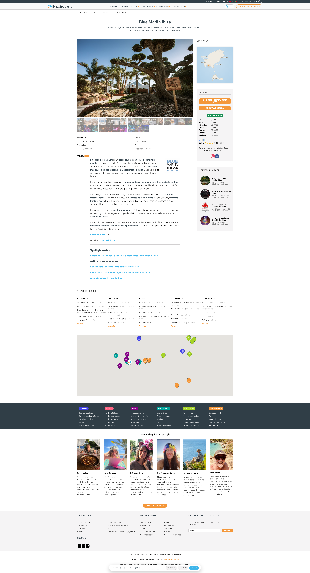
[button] (189, 381)
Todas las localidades (106, 13)
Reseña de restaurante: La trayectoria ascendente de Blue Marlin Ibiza (124, 256)
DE (233, 2)
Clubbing (167, 522)
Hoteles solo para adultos (114, 419)
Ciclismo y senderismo (191, 425)
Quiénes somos (82, 525)
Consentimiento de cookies (118, 525)
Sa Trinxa (209, 320)
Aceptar (194, 568)
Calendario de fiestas (86, 413)
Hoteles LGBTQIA (111, 413)
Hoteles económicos (112, 425)
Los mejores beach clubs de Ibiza (106, 278)
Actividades (168, 528)
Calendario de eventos (217, 422)
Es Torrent (116, 323)
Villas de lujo (135, 422)
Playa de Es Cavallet (150, 323)
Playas (211, 416)
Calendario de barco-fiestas (89, 416)
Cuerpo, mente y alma (191, 422)
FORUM (217, 2)
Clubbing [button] (113, 6)
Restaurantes (169, 525)
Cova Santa (210, 313)
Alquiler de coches (215, 419)
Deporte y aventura (190, 419)
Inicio (79, 13)
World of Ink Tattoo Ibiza (90, 316)
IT (238, 2)
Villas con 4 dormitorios (139, 419)
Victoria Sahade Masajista (90, 306)
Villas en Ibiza (145, 525)
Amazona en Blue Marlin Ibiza (219, 179)
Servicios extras (137, 425)
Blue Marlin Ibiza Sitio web (215, 101)
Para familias (188, 413)
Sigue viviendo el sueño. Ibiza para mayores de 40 (114, 267)
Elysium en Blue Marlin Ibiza (221, 192)
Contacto (112, 528)
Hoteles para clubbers (113, 416)
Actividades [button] (163, 6)
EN (227, 2)
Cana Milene (179, 319)
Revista (209, 2)
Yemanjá (118, 302)
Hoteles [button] (125, 6)
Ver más (80, 323)
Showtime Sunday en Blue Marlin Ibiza (220, 219)
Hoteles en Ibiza (146, 522)
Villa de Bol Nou (180, 315)
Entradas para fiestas (87, 419)
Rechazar (183, 568)
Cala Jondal (151, 302)
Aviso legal (81, 532)
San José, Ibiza (123, 13)
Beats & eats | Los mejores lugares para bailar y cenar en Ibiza (120, 272)
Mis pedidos (247, 2)
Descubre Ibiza (89, 13)
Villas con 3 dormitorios (139, 416)
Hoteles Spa (109, 422)
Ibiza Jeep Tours (86, 320)
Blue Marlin (213, 302)
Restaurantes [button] (148, 6)
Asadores (160, 419)
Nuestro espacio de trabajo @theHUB (122, 532)
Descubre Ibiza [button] (179, 6)
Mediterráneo (162, 413)
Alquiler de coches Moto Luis (91, 302)
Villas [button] (135, 6)
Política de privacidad (116, 522)
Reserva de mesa (215, 108)
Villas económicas (137, 413)
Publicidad (81, 528)
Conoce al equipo (83, 522)
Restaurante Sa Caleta (121, 319)
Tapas (159, 422)
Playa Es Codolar (150, 313)
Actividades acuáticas (191, 416)
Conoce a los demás (155, 506)
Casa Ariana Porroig (183, 323)
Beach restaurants (164, 425)
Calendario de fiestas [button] (249, 6)
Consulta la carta (98, 234)
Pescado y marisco (164, 416)
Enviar (227, 530)
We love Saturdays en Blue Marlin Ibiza (221, 206)
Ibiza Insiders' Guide (86, 425)
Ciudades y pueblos (216, 413)
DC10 (207, 316)
